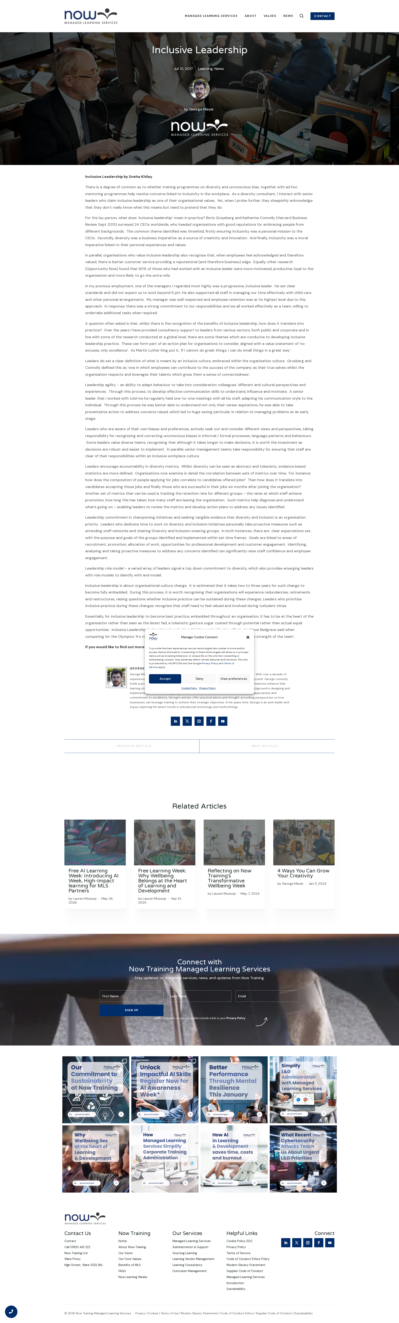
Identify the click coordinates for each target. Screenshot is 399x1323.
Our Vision (125, 1253)
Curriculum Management (189, 1271)
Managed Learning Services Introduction (246, 1280)
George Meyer (201, 109)
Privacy (140, 1313)
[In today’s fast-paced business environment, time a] (303, 1090)
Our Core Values (129, 1259)
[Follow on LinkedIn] (175, 721)
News (288, 16)
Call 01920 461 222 (77, 1247)
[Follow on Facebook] (211, 721)
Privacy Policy (210, 663)
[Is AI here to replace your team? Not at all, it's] (234, 1159)
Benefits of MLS (129, 1265)
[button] (248, 637)
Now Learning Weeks (132, 1277)
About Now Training (132, 1247)
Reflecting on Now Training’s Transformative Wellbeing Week (229, 878)
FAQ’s (122, 1271)
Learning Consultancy (187, 1265)
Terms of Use (170, 1313)
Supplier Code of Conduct (245, 1271)
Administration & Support (190, 1247)
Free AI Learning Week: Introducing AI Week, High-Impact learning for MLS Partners (94, 881)
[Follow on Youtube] (222, 721)
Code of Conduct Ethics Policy (248, 1259)
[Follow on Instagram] (199, 721)
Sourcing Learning (184, 1253)
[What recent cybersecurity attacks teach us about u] (303, 1159)
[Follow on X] (187, 721)
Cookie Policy (189, 688)
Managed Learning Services (211, 16)
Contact (322, 16)
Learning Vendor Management (193, 1259)
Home (122, 1241)
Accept (165, 679)
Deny (199, 679)
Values (270, 16)
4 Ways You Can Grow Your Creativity (303, 873)
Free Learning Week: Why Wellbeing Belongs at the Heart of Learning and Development (162, 881)
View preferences (233, 679)
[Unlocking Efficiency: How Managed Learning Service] (164, 1159)
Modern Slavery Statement (246, 1265)
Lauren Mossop (85, 898)
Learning (205, 68)
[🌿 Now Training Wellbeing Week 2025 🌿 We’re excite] (95, 1159)
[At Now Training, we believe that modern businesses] (95, 1090)
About (251, 16)
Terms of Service (238, 1253)
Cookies (152, 1313)
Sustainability (236, 1289)
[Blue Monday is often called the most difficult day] (234, 1090)
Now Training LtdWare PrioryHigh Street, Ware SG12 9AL (83, 1259)
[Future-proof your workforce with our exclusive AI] (164, 1090)
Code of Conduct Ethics (237, 1313)
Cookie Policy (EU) (239, 1241)
